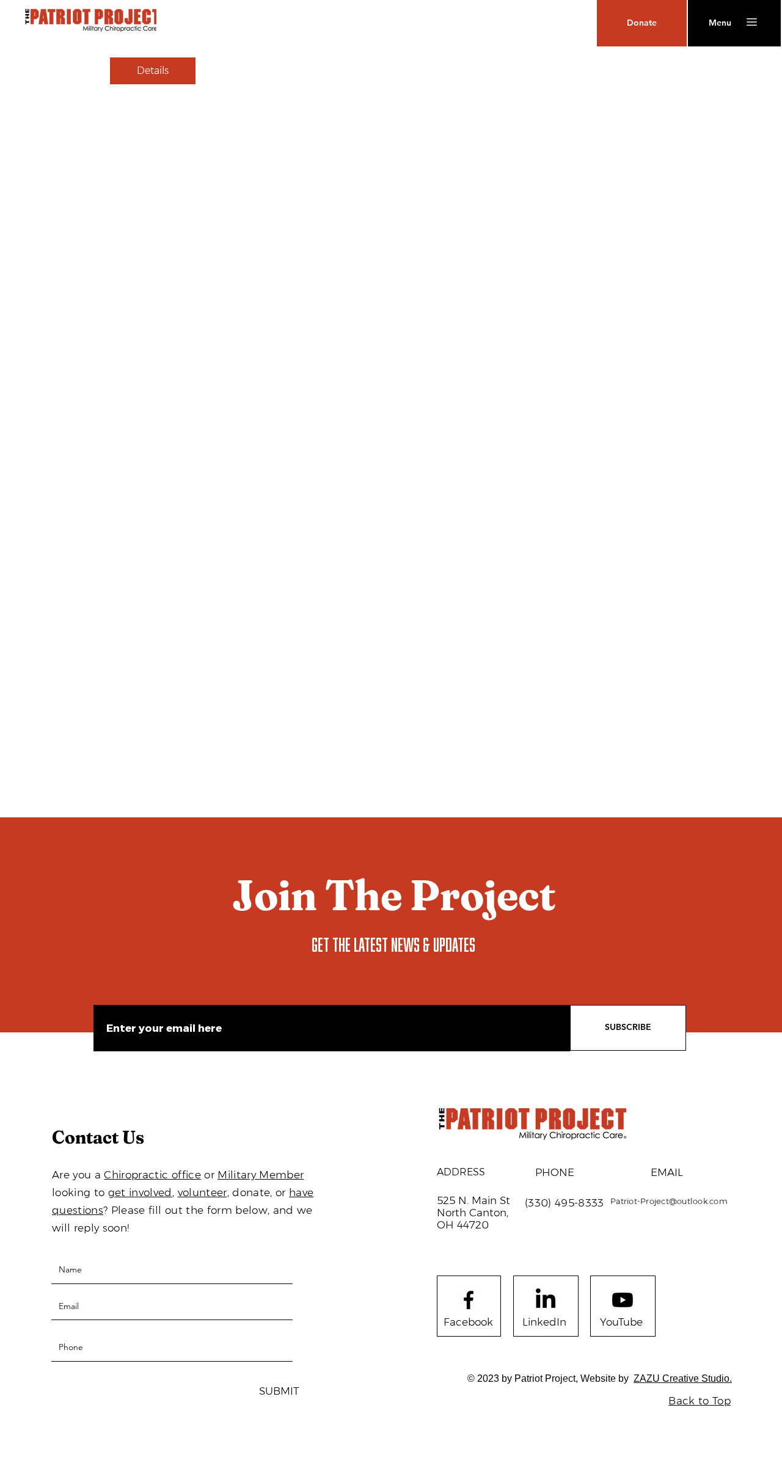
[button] (720, 23)
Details (153, 70)
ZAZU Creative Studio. (683, 1378)
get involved (140, 1192)
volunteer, (203, 1192)
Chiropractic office (152, 1175)
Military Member (260, 1175)
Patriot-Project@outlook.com (669, 1201)
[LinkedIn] (545, 1300)
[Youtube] (622, 1300)
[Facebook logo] (468, 1300)
